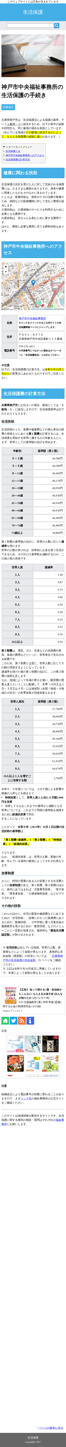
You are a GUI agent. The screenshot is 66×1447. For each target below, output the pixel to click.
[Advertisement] (33, 1277)
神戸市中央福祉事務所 (32, 318)
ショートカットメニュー (19, 146)
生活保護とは (13, 151)
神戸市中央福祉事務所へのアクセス (25, 155)
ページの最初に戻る (51, 1427)
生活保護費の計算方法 (18, 159)
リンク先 (26, 1098)
